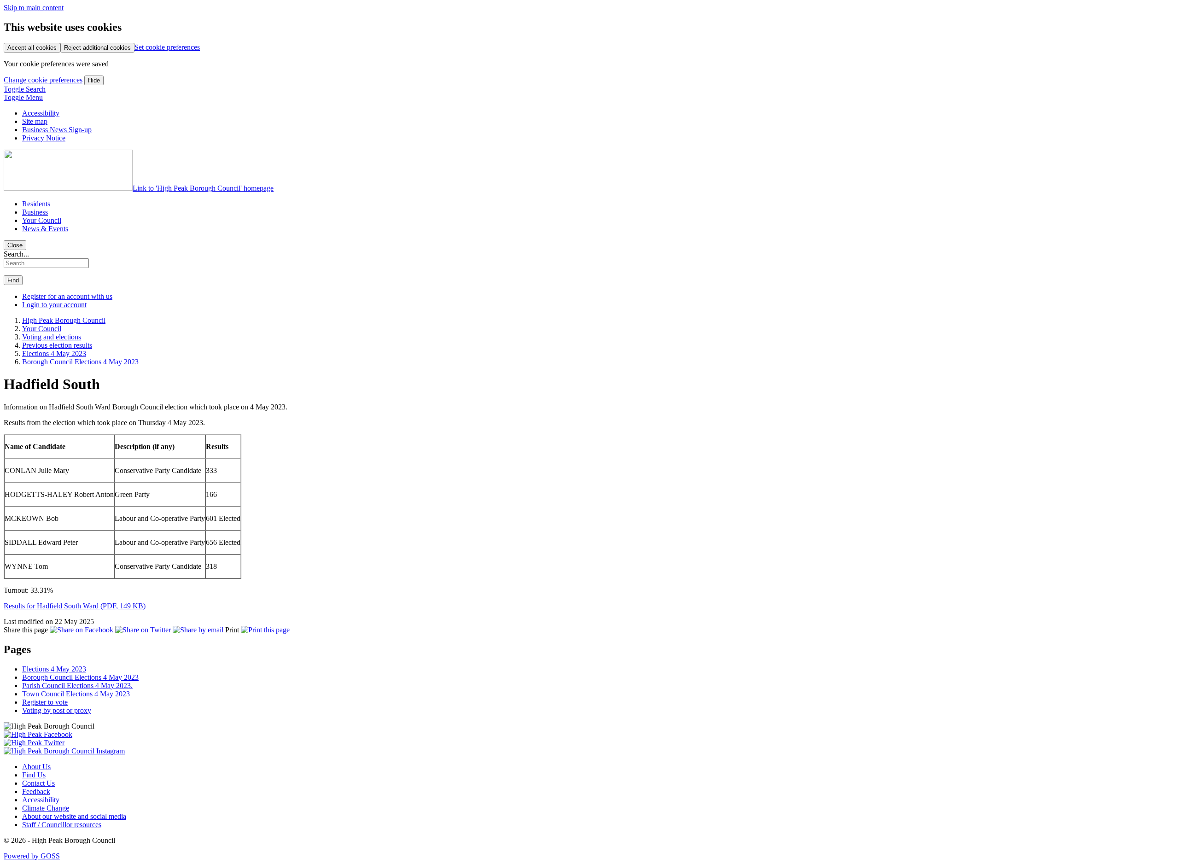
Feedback (36, 791)
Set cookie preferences (167, 47)
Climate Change (45, 808)
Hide (94, 80)
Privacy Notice (43, 138)
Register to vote (45, 702)
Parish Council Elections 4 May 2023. (77, 685)
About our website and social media (74, 816)
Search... (16, 254)
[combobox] (46, 263)
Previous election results (57, 345)
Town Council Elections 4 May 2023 (76, 694)
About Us (36, 767)
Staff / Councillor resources (61, 825)
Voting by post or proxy (56, 710)
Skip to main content (34, 8)
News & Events (45, 229)
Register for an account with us (67, 296)
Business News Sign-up (57, 130)
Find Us (34, 775)
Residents (36, 204)
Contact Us (38, 783)
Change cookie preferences (43, 80)
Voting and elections (51, 337)
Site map (34, 121)
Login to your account (54, 305)
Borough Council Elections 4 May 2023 (80, 362)
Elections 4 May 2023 (54, 353)
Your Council (41, 220)
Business (35, 212)
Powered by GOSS (32, 856)
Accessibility (40, 113)
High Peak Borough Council (63, 320)
